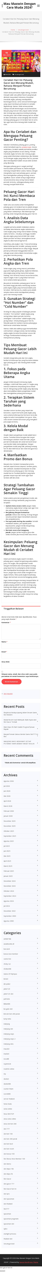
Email (4, 652)
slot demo (7, 1164)
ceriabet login (26, 147)
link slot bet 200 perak (12, 1014)
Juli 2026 (7, 786)
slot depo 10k (9, 1169)
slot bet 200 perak (10, 1139)
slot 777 (7, 1129)
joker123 (7, 989)
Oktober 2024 (9, 891)
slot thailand (8, 1204)
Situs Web (5, 662)
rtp (5, 1074)
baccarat (7, 949)
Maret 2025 (8, 866)
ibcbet (6, 979)
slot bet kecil (8, 1144)
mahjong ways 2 (9, 1039)
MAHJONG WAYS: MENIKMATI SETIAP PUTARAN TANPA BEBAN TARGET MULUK (19, 742)
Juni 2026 (7, 791)
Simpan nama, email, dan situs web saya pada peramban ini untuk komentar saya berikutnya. (20, 675)
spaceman (7, 1214)
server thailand (9, 1099)
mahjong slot (8, 1029)
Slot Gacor (7, 1179)
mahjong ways (9, 1034)
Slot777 (6, 1209)
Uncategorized (23, 30)
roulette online (9, 1069)
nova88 (6, 1059)
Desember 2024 (10, 881)
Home (13, 30)
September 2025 (10, 836)
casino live (7, 959)
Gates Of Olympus (10, 974)
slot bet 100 (8, 1134)
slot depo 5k (8, 1174)
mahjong (7, 1024)
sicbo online (8, 1109)
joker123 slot (8, 994)
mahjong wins (8, 1044)
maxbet (6, 1054)
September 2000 (10, 916)
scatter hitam (8, 1089)
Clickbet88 (7, 969)
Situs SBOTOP (9, 1114)
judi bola (7, 999)
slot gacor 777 (9, 1184)
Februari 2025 (9, 871)
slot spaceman (9, 1199)
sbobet (6, 1079)
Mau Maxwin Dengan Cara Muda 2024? (19, 5)
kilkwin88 (7, 1004)
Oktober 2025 (9, 831)
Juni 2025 (7, 851)
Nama (4, 642)
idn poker (7, 984)
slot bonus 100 (9, 1154)
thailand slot (8, 1239)
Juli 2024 (7, 906)
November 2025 (10, 826)
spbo (5, 1229)
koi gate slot (8, 1009)
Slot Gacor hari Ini (10, 1189)
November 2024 (10, 886)
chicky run (7, 964)
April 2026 (7, 801)
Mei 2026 (7, 796)
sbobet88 (7, 1084)
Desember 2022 (10, 911)
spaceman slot (9, 1224)
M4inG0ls (8, 74)
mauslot (6, 1049)
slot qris (7, 1194)
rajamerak (7, 1064)
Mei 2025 (7, 856)
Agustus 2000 (9, 921)
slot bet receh (9, 1149)
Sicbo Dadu (8, 1104)
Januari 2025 (8, 876)
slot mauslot (8, 694)
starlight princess (10, 1234)
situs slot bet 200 (10, 1124)
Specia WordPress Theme (28, 1262)
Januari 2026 (8, 816)
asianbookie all (9, 944)
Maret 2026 (8, 806)
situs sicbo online (10, 1119)
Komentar (6, 622)
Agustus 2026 (9, 781)
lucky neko (7, 1019)
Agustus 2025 (9, 841)
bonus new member (11, 954)
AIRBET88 (7, 939)
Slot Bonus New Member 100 (14, 1159)
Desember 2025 (10, 821)
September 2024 (10, 896)
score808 (7, 1094)
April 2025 (7, 861)
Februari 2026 (9, 811)
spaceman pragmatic (11, 1219)
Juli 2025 (7, 846)
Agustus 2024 (9, 901)
